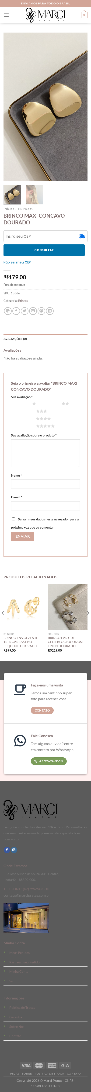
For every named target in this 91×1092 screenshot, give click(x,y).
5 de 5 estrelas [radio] (24, 426)
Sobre (27, 1073)
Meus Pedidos (19, 953)
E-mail (16, 497)
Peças (14, 1073)
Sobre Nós (16, 1027)
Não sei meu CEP (17, 262)
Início (9, 209)
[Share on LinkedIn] (50, 311)
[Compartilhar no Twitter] (24, 311)
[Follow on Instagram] (14, 850)
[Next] (87, 622)
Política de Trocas (22, 1007)
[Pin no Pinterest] (41, 311)
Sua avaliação (22, 397)
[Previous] (3, 622)
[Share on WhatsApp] (8, 311)
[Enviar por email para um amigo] (33, 311)
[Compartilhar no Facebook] (16, 311)
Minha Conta (18, 971)
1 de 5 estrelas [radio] (20, 403)
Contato (15, 1036)
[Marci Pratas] (45, 15)
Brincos (25, 209)
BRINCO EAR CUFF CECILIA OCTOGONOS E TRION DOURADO (66, 642)
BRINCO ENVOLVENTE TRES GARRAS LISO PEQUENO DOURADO (21, 642)
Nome (16, 475)
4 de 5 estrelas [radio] (24, 418)
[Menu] (6, 15)
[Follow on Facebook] (7, 850)
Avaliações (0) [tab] (15, 339)
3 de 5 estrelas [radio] (24, 411)
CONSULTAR (44, 250)
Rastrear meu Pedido (24, 962)
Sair (12, 981)
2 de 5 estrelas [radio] (50, 403)
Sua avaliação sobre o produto (34, 435)
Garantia (15, 1017)
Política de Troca (49, 1073)
